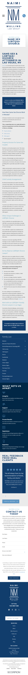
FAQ (14, 636)
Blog (14, 641)
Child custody (7, 133)
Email (3, 546)
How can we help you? (7, 555)
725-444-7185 (14, 606)
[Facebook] (12, 609)
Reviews (14, 639)
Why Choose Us (14, 631)
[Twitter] (19, 609)
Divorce (4, 65)
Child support (7, 136)
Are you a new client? (6, 551)
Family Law (14, 633)
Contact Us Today (13, 618)
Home (14, 625)
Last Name (4, 538)
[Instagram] (15, 609)
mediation (20, 299)
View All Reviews (9, 501)
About (14, 628)
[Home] (13, 15)
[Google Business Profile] (9, 609)
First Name (4, 534)
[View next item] (5, 496)
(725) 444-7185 (18, 100)
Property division (7, 131)
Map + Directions (14, 653)
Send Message (14, 578)
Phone (3, 542)
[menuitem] (13, 341)
